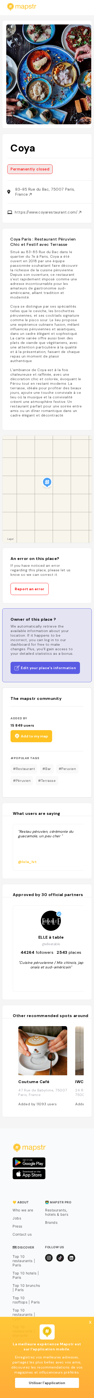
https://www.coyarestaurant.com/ (47, 212)
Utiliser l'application (47, 1383)
